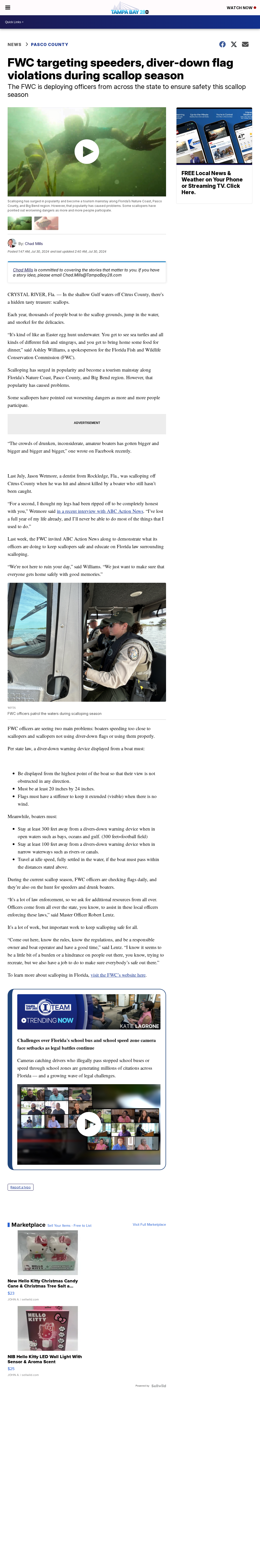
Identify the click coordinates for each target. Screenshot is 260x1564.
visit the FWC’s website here (118, 975)
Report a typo (20, 1187)
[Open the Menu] (8, 7)
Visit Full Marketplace (149, 1224)
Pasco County (49, 44)
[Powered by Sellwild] (158, 1386)
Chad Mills (34, 243)
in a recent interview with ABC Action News (100, 511)
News (15, 44)
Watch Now (240, 7)
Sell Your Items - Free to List (69, 1226)
